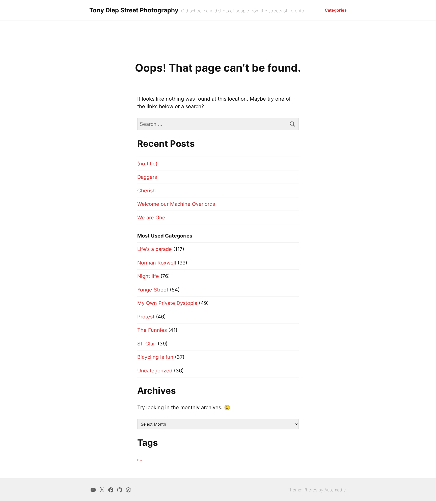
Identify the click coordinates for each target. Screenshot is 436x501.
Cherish (146, 191)
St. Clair (146, 344)
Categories (336, 10)
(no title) (147, 164)
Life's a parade (154, 249)
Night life (148, 276)
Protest (145, 317)
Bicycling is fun (155, 357)
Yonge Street (152, 290)
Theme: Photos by (306, 489)
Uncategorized (154, 371)
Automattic (335, 489)
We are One (151, 218)
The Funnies (152, 330)
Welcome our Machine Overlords (176, 204)
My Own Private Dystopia (167, 303)
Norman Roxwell (156, 263)
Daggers (147, 177)
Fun (139, 460)
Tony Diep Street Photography (133, 10)
